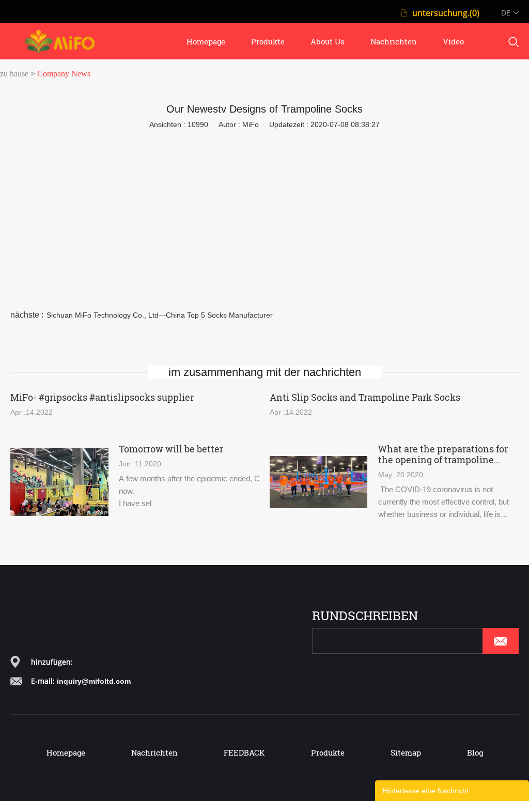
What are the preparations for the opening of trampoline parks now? (443, 454)
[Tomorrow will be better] (59, 482)
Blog (475, 752)
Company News (63, 73)
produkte (268, 41)
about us (327, 41)
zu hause (14, 73)
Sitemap (406, 752)
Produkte (328, 752)
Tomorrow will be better (171, 449)
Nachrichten (154, 752)
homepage (205, 41)
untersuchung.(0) (445, 13)
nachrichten (393, 41)
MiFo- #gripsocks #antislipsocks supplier (102, 397)
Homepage (65, 752)
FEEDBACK (244, 752)
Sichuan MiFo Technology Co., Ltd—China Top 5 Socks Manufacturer (159, 315)
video (453, 41)
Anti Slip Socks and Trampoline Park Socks (365, 397)
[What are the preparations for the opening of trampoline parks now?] (318, 482)
